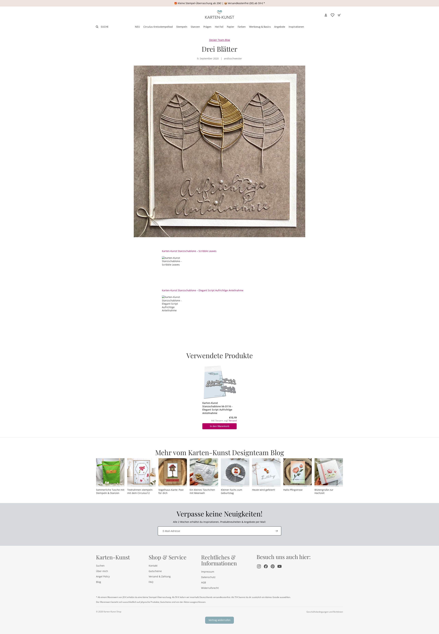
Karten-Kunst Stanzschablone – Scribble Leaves (189, 251)
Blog (98, 582)
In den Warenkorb (219, 426)
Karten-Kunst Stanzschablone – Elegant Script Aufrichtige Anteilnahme (202, 290)
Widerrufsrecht (210, 588)
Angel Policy (103, 576)
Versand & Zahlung (160, 576)
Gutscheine (155, 571)
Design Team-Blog (219, 40)
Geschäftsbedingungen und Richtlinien (324, 611)
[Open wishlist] (332, 15)
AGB (203, 582)
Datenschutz (208, 577)
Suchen (100, 565)
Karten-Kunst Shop (112, 611)
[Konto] (326, 15)
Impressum (207, 571)
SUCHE (105, 26)
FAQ (151, 582)
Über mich (102, 571)
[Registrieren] (277, 531)
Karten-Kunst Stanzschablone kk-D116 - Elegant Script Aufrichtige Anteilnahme (217, 408)
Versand (233, 420)
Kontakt (153, 565)
